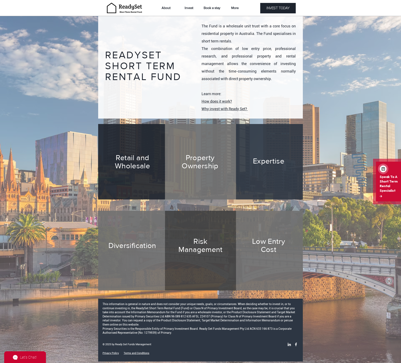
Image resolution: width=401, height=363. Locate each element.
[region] (200, 161)
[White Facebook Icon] (296, 344)
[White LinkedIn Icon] (289, 344)
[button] (211, 8)
